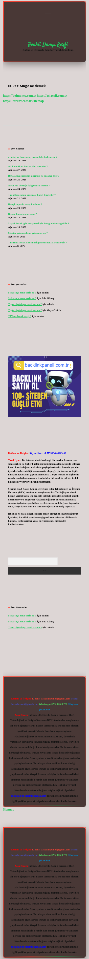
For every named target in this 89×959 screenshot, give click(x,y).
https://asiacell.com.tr (52, 95)
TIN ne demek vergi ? (19, 316)
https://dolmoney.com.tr (19, 95)
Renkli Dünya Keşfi (48, 45)
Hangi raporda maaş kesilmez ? (25, 204)
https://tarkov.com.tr (17, 101)
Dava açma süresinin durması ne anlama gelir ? (33, 175)
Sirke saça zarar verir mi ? (22, 292)
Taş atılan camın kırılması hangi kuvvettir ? (32, 195)
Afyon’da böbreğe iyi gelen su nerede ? (29, 185)
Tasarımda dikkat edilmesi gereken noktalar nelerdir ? (37, 242)
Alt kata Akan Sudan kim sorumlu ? (28, 166)
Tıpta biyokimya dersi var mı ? (25, 304)
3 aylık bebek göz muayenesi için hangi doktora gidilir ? (38, 223)
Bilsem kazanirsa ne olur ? (22, 214)
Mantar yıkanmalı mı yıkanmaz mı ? (28, 233)
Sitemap (38, 101)
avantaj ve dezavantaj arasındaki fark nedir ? (32, 157)
